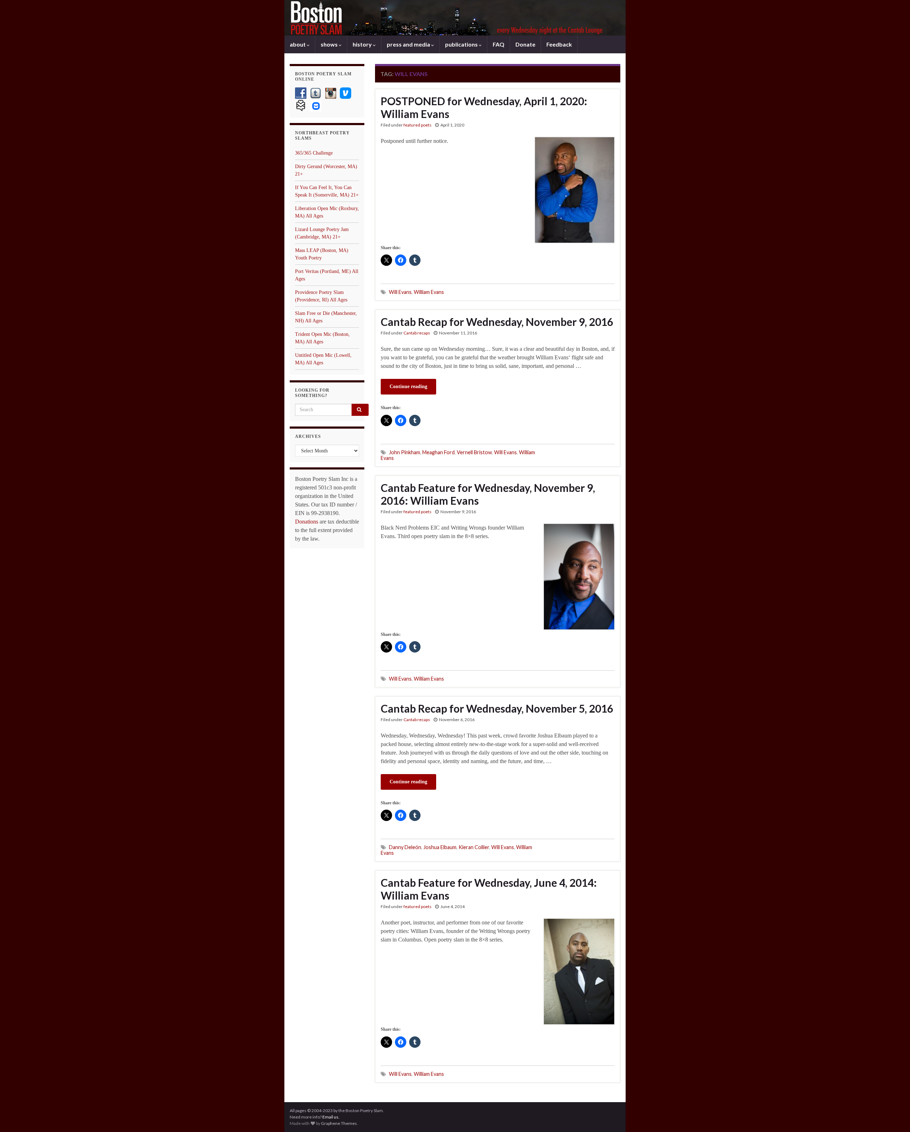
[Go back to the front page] (455, 18)
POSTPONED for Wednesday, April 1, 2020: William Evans (484, 107)
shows (330, 44)
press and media (409, 44)
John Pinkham (404, 452)
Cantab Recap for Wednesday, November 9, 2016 (497, 321)
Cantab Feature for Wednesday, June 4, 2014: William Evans (489, 889)
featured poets (417, 125)
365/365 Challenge (314, 153)
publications (462, 44)
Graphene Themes (339, 1123)
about (298, 44)
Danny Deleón (405, 847)
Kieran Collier (474, 847)
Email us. (330, 1117)
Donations (306, 522)
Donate (525, 44)
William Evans (429, 292)
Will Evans (400, 292)
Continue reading (408, 386)
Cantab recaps (416, 333)
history (363, 44)
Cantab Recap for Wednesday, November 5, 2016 (497, 708)
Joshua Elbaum (439, 847)
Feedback (559, 44)
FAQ (498, 44)
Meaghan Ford (438, 452)
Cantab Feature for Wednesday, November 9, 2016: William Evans (488, 494)
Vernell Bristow (474, 452)
